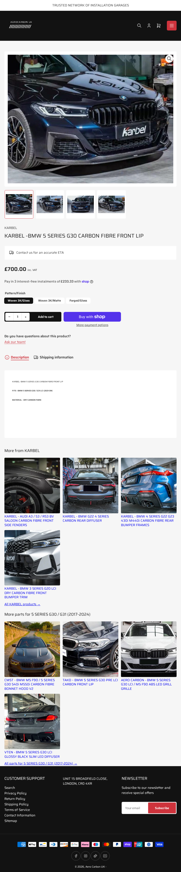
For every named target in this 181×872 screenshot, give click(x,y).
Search (9, 787)
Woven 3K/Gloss (19, 300)
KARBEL (10, 228)
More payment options (92, 325)
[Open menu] (172, 25)
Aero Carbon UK (95, 866)
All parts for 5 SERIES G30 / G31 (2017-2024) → (40, 763)
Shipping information (56, 357)
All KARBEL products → (22, 604)
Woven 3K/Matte (49, 300)
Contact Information (19, 815)
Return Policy (14, 798)
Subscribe (162, 808)
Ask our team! (15, 342)
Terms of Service (17, 809)
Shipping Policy (16, 804)
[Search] (139, 25)
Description (20, 357)
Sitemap (10, 820)
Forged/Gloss (78, 300)
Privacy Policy (15, 793)
